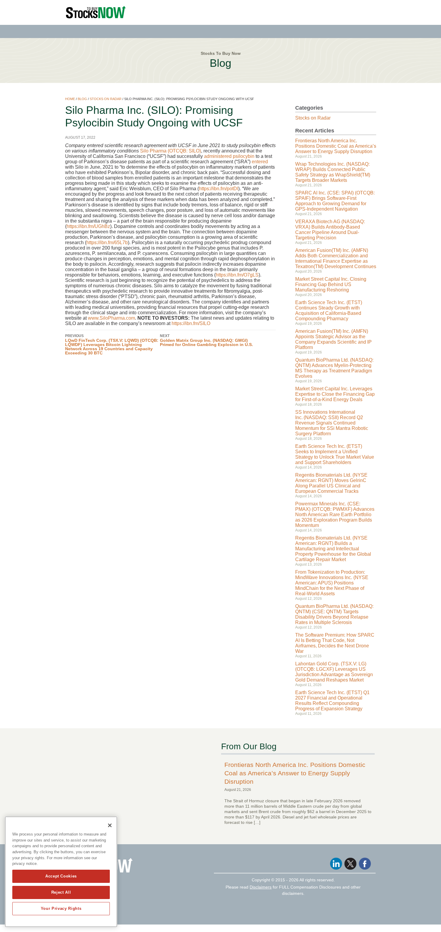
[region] (61, 871)
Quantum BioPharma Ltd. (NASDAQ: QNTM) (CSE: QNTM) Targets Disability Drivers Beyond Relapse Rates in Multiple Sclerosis (334, 614)
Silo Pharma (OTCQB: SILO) (170, 150)
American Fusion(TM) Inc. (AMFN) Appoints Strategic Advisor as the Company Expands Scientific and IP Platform (333, 339)
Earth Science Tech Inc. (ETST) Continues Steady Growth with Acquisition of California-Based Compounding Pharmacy (328, 310)
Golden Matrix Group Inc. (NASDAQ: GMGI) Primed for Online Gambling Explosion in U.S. (206, 340)
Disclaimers (261, 887)
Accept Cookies (61, 876)
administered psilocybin (229, 156)
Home (70, 99)
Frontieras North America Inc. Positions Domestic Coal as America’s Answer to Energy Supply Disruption (335, 146)
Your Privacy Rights (61, 908)
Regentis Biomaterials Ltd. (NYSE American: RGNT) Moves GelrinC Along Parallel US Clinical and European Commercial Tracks (331, 483)
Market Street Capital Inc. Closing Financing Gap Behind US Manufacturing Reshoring (330, 284)
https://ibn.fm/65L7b (107, 242)
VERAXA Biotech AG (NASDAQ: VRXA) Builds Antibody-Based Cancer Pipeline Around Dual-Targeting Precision (330, 229)
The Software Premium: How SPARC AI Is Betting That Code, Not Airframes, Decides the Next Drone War (334, 643)
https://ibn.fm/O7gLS (237, 274)
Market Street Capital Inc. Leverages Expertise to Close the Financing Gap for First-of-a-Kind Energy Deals (335, 394)
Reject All (61, 892)
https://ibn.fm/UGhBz (88, 226)
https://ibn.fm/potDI (218, 188)
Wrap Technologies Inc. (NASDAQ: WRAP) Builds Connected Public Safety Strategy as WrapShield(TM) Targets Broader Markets (332, 172)
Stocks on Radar (106, 99)
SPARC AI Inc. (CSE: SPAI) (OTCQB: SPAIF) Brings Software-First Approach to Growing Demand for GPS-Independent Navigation (335, 201)
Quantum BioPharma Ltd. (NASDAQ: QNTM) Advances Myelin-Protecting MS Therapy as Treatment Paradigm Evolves (334, 368)
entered (260, 161)
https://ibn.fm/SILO (191, 323)
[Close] (109, 825)
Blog (82, 99)
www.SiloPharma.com (111, 318)
